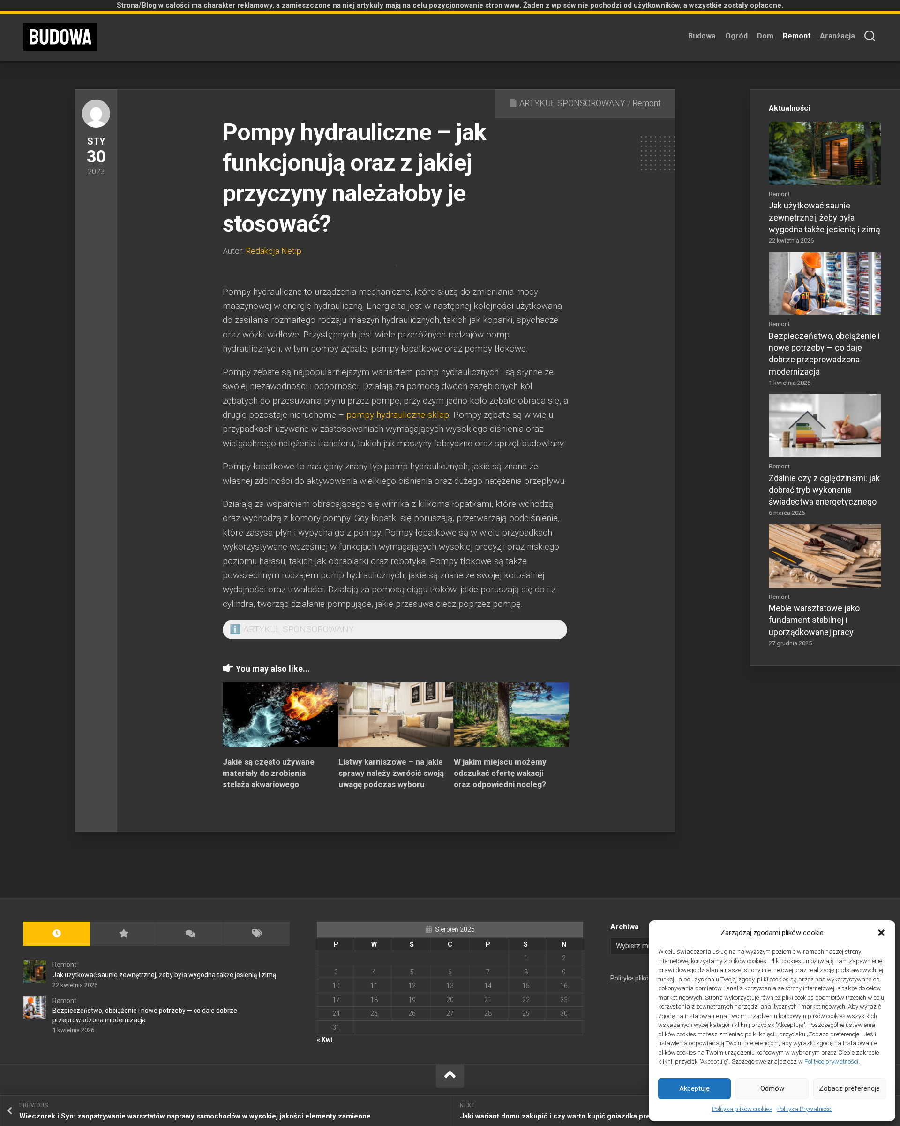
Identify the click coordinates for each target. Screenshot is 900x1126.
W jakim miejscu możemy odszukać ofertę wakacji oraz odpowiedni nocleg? (500, 773)
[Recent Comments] (190, 934)
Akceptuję (694, 1088)
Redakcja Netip (273, 251)
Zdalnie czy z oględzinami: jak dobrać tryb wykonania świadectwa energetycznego (824, 489)
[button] (881, 932)
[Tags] (256, 934)
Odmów (772, 1088)
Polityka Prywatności (804, 1108)
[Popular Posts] (123, 934)
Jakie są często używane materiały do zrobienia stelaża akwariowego (269, 773)
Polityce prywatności (831, 1061)
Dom (765, 35)
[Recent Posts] (56, 934)
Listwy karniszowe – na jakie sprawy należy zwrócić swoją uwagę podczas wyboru (391, 773)
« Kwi (324, 1039)
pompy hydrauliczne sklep (397, 414)
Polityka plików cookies (742, 1108)
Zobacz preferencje (849, 1088)
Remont (796, 35)
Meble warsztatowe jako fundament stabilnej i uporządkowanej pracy (814, 619)
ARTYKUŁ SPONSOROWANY (572, 103)
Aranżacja (837, 35)
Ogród (736, 35)
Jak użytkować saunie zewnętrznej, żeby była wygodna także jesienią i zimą (824, 217)
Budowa (702, 35)
